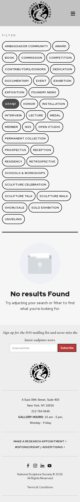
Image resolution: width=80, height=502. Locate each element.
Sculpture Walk (54, 196)
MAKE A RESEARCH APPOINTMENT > (40, 441)
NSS (28, 127)
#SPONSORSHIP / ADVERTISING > (40, 447)
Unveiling (13, 219)
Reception (42, 150)
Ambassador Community (26, 46)
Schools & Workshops (25, 173)
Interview (13, 115)
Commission (31, 58)
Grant (10, 104)
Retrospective (42, 161)
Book (9, 58)
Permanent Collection (25, 138)
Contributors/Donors (25, 69)
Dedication (62, 69)
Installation (53, 104)
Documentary (17, 81)
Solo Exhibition (45, 207)
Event (41, 81)
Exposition (14, 92)
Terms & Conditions (40, 487)
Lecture (36, 115)
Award (60, 46)
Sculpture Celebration (25, 184)
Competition (60, 58)
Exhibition (62, 81)
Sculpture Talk (19, 196)
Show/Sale (14, 207)
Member (11, 127)
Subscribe (67, 347)
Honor (29, 104)
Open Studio (49, 127)
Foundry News (43, 92)
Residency (13, 161)
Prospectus (15, 150)
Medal (55, 115)
